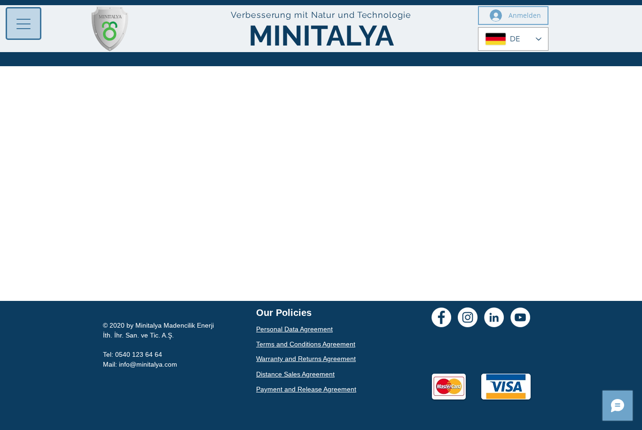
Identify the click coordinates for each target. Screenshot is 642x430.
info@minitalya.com (148, 364)
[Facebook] (441, 317)
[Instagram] (468, 317)
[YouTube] (520, 317)
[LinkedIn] (494, 317)
